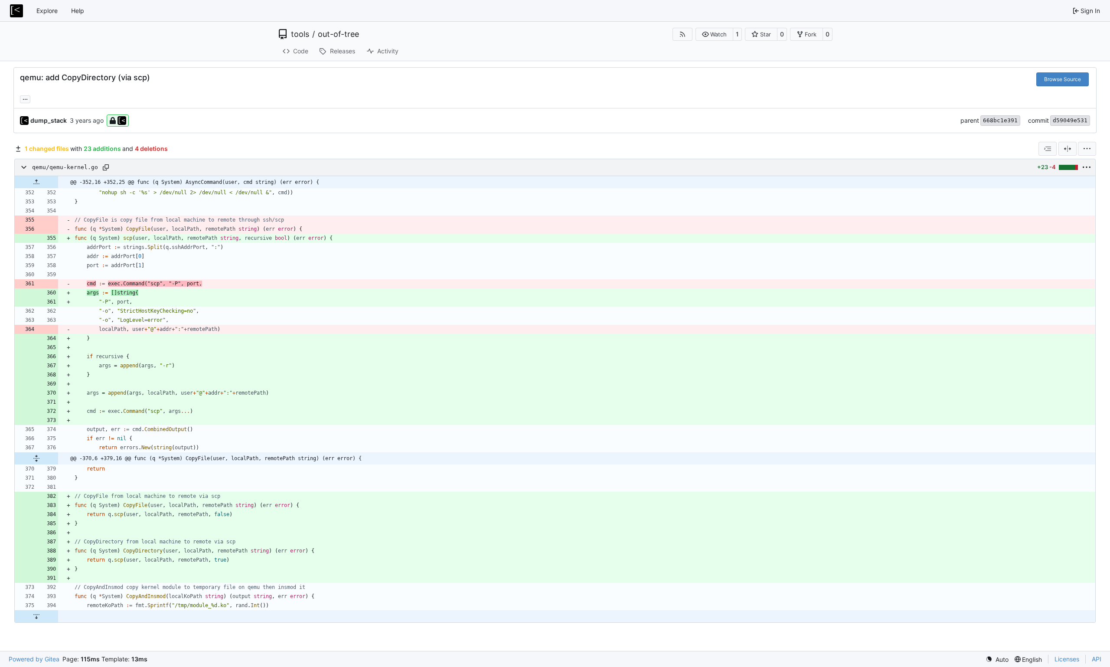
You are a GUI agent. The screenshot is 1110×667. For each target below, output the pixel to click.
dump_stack (48, 120)
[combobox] (1047, 149)
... (25, 98)
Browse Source (1062, 79)
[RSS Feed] (682, 34)
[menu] (1087, 149)
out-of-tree (338, 34)
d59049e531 (1070, 120)
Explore (47, 10)
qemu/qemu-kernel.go (65, 167)
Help (77, 10)
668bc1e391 (1000, 120)
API (1096, 659)
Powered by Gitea (34, 659)
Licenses (1066, 659)
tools (300, 34)
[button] (714, 34)
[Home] (16, 11)
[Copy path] (106, 167)
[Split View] (1067, 149)
